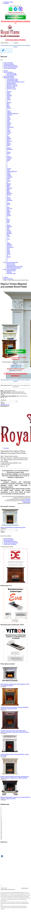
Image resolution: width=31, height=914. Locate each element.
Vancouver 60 (10, 247)
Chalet (8, 121)
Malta (8, 186)
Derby (8, 142)
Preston (8, 214)
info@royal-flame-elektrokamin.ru (26, 501)
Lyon (8, 179)
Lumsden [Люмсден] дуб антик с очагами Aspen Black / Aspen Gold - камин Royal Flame (15, 708)
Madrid (8, 185)
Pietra (8, 210)
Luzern (8, 178)
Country (9, 131)
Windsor (9, 256)
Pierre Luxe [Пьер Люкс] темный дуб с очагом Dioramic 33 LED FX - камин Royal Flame (15, 797)
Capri (8, 116)
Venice (8, 250)
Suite (8, 234)
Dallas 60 (9, 138)
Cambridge (9, 114)
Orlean (8, 203)
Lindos (8, 170)
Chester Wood (10, 127)
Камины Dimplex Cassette (8, 829)
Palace (8, 207)
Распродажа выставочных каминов (15, 21)
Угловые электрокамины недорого (15, 81)
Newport (9, 199)
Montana (9, 194)
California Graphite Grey (13, 113)
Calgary (8, 110)
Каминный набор (11, 270)
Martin (8, 189)
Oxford (8, 204)
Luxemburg (9, 176)
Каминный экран (11, 273)
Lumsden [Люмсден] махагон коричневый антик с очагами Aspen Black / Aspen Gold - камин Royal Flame (15, 731)
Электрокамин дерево (12, 79)
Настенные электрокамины (14, 267)
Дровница (9, 272)
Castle (8, 120)
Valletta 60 (9, 244)
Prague (8, 212)
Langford (9, 168)
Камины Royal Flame (9, 77)
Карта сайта (5, 839)
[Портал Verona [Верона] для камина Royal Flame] (10, 526)
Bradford (9, 108)
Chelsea (8, 124)
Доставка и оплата (8, 2)
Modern (8, 192)
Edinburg (9, 148)
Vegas (8, 248)
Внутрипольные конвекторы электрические (13, 836)
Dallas (8, 137)
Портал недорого (11, 265)
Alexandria (9, 95)
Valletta (8, 243)
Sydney (8, 236)
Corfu (8, 128)
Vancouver (9, 245)
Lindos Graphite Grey (12, 171)
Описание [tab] (6, 448)
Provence (9, 215)
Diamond (9, 143)
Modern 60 (9, 193)
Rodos (8, 221)
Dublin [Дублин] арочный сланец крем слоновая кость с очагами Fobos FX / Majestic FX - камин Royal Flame (15, 777)
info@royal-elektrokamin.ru (16, 12)
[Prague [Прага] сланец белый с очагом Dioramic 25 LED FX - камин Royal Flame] (10, 682)
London (8, 174)
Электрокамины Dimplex (15, 40)
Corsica (8, 130)
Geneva (8, 156)
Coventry (9, 132)
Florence (9, 152)
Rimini (8, 219)
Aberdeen (9, 91)
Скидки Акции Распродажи (11, 66)
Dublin (8, 145)
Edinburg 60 (10, 149)
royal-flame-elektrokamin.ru (13, 888)
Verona (8, 251)
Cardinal (9, 119)
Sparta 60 (9, 232)
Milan (8, 190)
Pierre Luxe (9, 208)
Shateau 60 (9, 226)
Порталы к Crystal (11, 88)
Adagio (8, 92)
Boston (8, 106)
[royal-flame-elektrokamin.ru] (10, 36)
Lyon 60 (9, 181)
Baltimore (9, 102)
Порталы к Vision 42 (12, 84)
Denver (8, 139)
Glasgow (9, 159)
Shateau (8, 225)
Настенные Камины (9, 64)
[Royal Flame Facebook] (2, 856)
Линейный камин (11, 83)
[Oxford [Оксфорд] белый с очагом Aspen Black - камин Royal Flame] (10, 753)
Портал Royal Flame (12, 74)
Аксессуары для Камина (10, 68)
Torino (8, 239)
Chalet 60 (9, 123)
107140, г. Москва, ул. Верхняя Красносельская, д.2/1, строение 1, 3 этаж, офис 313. (14, 845)
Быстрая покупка (5, 404)
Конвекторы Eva (6, 830)
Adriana (8, 94)
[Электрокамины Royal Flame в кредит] (15, 19)
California (9, 112)
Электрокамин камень (12, 80)
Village (8, 252)
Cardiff (8, 117)
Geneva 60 (9, 157)
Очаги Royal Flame (11, 73)
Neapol (8, 197)
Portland (9, 211)
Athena (8, 97)
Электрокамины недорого (10, 65)
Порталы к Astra (11, 87)
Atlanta (8, 98)
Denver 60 (9, 141)
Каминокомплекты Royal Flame (15, 266)
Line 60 (8, 172)
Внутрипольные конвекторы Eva (10, 833)
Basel (8, 103)
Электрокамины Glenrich (8, 837)
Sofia (8, 229)
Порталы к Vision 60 (12, 86)
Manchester (9, 188)
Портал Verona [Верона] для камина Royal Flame (13, 527)
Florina (8, 153)
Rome (8, 222)
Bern (8, 105)
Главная (6, 70)
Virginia (8, 254)
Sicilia (8, 227)
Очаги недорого (11, 263)
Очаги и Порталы (8, 62)
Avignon (9, 99)
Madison (9, 183)
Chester (8, 125)
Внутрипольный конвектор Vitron (11, 834)
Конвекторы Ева (6, 832)
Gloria (8, 160)
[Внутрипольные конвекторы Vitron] (15, 644)
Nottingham (9, 200)
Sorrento (9, 230)
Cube (8, 134)
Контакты (6, 3)
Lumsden (9, 175)
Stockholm (9, 233)
